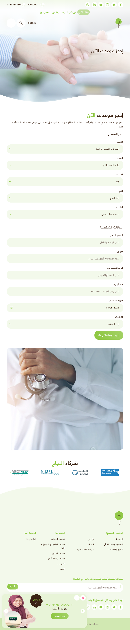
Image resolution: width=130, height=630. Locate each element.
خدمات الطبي (58, 553)
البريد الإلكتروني (115, 268)
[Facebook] (120, 4)
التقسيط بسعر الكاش (113, 544)
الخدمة (120, 158)
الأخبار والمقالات (116, 549)
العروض (61, 563)
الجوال (120, 251)
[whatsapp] (87, 4)
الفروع (62, 569)
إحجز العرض (60, 616)
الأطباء (91, 544)
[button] (6, 611)
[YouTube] (101, 4)
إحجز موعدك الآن (110, 335)
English (32, 23)
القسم (120, 142)
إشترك (12, 586)
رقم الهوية (118, 284)
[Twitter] (114, 4)
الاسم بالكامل (116, 235)
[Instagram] (107, 4)
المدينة (119, 174)
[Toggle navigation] (11, 23)
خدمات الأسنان (58, 539)
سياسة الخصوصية (85, 549)
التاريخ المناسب (116, 300)
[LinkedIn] (94, 4)
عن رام (91, 539)
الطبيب (119, 207)
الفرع (121, 191)
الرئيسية (119, 539)
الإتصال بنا (31, 539)
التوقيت (119, 317)
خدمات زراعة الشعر (56, 558)
